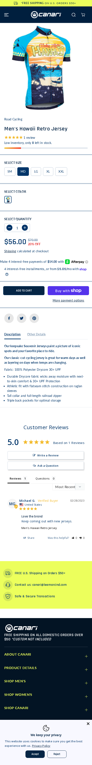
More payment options (68, 300)
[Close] (88, 724)
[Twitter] (21, 318)
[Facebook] (9, 318)
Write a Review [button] (48, 455)
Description (12, 334)
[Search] (73, 14)
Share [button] (31, 538)
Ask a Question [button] (47, 466)
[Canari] (46, 14)
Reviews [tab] (15, 478)
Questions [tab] (43, 478)
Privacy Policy (41, 746)
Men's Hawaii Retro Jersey (39, 528)
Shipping (10, 251)
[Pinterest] (34, 318)
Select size (13, 162)
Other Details (36, 334)
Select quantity (17, 219)
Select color (15, 191)
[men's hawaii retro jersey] (41, 67)
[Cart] (83, 14)
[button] (5, 14)
